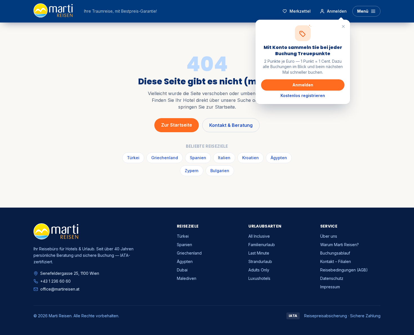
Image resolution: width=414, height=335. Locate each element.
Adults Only (258, 269)
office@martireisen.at (59, 289)
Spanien (198, 157)
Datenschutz (331, 278)
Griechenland (164, 157)
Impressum (330, 286)
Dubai (182, 269)
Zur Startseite (176, 125)
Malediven (186, 278)
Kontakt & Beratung (231, 125)
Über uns (328, 236)
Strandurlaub (260, 261)
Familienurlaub (261, 244)
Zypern (192, 170)
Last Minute (258, 253)
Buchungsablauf (335, 253)
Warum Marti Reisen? (339, 244)
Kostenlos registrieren (303, 95)
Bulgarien (219, 170)
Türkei (133, 157)
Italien (224, 157)
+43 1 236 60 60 (55, 281)
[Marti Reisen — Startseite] (53, 11)
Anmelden (302, 84)
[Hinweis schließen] (343, 26)
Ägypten (279, 157)
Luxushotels (259, 278)
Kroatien (250, 157)
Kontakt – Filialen (335, 261)
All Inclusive (259, 236)
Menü (362, 11)
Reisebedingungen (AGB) (344, 269)
